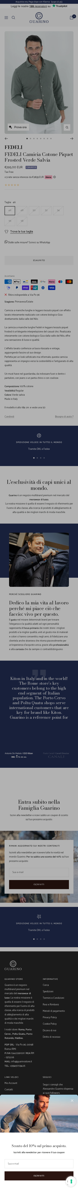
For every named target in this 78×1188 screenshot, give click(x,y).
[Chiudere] (72, 1100)
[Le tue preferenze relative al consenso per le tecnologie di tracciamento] (71, 1181)
